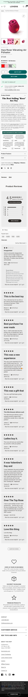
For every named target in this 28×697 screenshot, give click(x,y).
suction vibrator (11, 114)
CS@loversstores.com (7, 623)
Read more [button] (17, 481)
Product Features (6, 153)
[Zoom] (23, 15)
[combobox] (21, 243)
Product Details (5, 95)
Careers (3, 661)
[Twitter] (6, 674)
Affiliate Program (5, 664)
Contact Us (4, 670)
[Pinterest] (8, 168)
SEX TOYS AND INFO (9, 635)
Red (3, 66)
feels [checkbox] (13, 236)
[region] (13, 207)
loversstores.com (5, 651)
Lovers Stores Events (6, 657)
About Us (3, 667)
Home (2, 10)
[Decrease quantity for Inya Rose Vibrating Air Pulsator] (2, 72)
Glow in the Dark (14, 66)
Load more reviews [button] (14, 549)
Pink (7, 66)
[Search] (23, 6)
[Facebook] (2, 168)
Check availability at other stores (12, 89)
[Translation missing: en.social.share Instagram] (11, 168)
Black (10, 66)
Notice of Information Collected (8, 688)
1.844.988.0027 (5, 620)
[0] (26, 6)
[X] (5, 168)
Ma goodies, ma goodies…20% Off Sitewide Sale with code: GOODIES (14, 2)
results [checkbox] (8, 236)
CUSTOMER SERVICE (9, 630)
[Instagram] (10, 674)
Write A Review (14, 220)
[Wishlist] (4, 6)
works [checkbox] (17, 236)
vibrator (22, 107)
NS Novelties (4, 47)
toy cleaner (16, 127)
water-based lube (14, 124)
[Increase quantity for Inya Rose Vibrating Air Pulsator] (7, 72)
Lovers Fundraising (6, 654)
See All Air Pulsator (6, 54)
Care (2, 158)
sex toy (16, 104)
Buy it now (14, 76)
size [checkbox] (3, 236)
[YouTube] (14, 674)
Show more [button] (4, 240)
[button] (14, 82)
